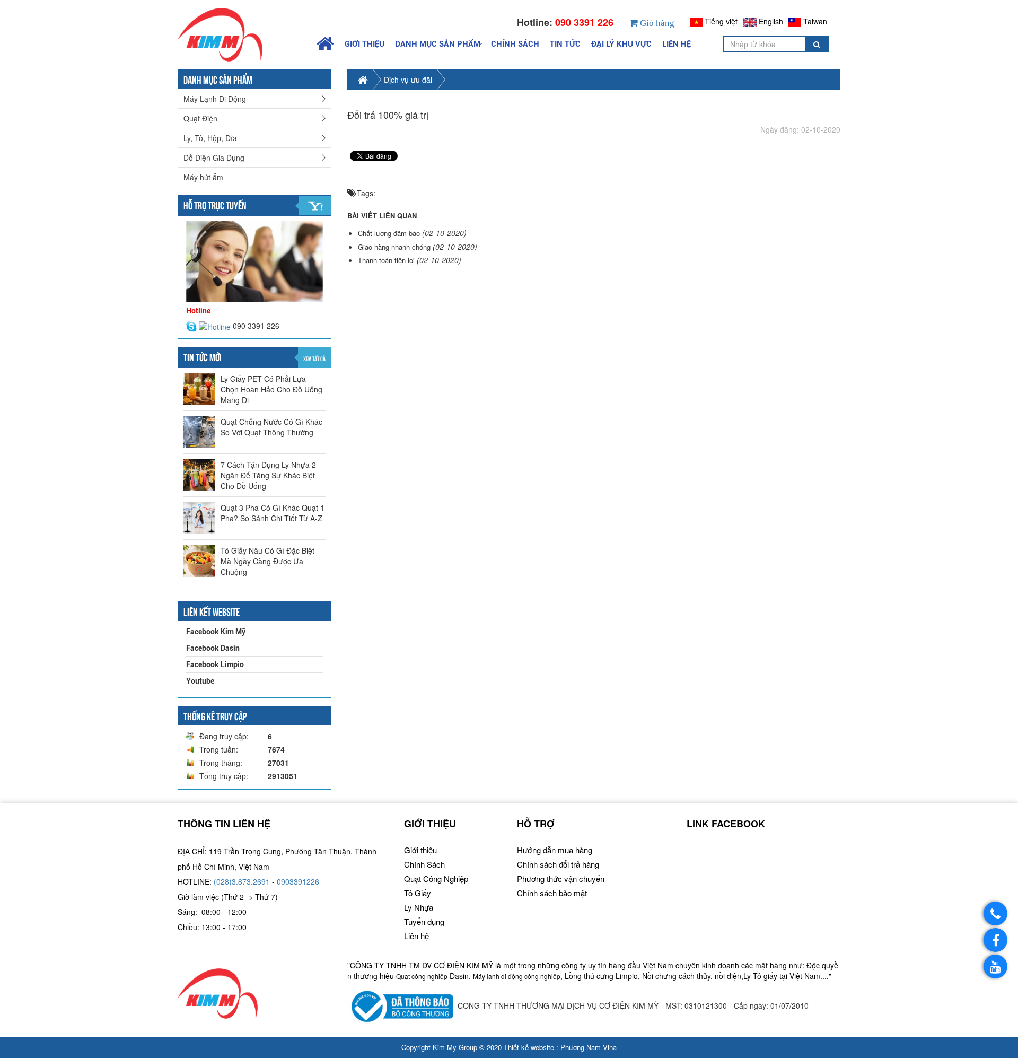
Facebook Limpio (215, 664)
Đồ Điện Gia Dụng (213, 157)
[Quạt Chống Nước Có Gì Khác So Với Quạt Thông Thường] (199, 432)
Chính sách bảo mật (552, 892)
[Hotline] (216, 325)
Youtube (200, 681)
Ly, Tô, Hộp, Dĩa (210, 138)
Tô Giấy (417, 892)
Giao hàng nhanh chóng (394, 247)
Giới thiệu (364, 44)
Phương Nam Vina (588, 1047)
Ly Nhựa (418, 907)
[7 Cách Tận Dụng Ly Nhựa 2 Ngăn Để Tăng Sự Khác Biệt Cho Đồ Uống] (199, 475)
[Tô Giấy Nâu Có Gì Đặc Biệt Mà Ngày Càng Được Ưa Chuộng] (199, 561)
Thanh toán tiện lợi (386, 260)
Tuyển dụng (424, 921)
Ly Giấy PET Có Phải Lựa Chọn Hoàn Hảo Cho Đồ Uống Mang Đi (271, 389)
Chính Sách (515, 44)
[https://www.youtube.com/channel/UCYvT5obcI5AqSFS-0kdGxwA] (995, 966)
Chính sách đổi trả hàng (558, 864)
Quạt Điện (200, 118)
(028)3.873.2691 (242, 881)
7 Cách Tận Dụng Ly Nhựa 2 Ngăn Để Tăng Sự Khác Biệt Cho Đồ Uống (268, 475)
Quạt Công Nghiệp (436, 878)
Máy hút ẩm (203, 177)
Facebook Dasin (213, 648)
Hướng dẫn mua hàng (554, 849)
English (771, 21)
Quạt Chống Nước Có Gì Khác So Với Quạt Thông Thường (271, 427)
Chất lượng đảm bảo (389, 233)
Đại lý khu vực (621, 44)
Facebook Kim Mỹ (215, 631)
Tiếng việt (721, 21)
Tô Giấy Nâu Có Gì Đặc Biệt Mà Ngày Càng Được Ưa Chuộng (267, 561)
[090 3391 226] (995, 913)
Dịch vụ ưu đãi (408, 79)
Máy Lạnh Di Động (214, 98)
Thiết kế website (529, 1047)
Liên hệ (676, 44)
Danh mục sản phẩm (437, 44)
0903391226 (298, 881)
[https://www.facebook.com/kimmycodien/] (995, 940)
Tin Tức (565, 44)
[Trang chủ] (242, 35)
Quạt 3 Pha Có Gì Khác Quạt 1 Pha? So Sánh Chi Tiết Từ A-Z (272, 512)
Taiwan (815, 21)
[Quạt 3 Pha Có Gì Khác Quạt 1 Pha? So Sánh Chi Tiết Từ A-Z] (199, 518)
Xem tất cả (314, 358)
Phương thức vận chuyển (560, 878)
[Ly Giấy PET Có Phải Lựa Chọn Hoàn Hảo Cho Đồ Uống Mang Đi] (199, 389)
